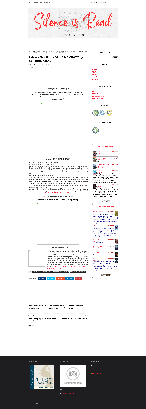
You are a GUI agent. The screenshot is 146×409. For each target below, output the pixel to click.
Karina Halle (96, 241)
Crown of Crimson (98, 240)
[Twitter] (91, 2)
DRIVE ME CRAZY (36, 51)
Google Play (72, 200)
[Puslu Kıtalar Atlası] (116, 215)
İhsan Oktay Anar (97, 213)
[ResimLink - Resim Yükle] (73, 386)
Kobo (63, 200)
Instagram (82, 266)
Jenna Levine (100, 172)
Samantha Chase (34, 52)
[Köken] (116, 229)
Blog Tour (88, 45)
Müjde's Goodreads (98, 96)
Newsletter (50, 268)
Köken (94, 225)
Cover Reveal (76, 45)
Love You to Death (101, 171)
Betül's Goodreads (97, 98)
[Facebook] (89, 2)
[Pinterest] (96, 2)
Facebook (73, 266)
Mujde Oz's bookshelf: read (105, 206)
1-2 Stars (95, 79)
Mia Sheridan (100, 186)
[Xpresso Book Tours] (42, 388)
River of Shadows (97, 246)
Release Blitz (64, 45)
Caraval (95, 259)
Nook (56, 200)
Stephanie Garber (97, 254)
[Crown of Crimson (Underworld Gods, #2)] (116, 243)
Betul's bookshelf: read (105, 146)
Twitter (64, 266)
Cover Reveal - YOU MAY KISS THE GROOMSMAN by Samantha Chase (57, 307)
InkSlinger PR (45, 51)
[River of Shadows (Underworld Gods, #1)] (116, 250)
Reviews (35, 2)
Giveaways (98, 45)
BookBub (58, 268)
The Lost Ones (100, 185)
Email (94, 91)
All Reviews (95, 69)
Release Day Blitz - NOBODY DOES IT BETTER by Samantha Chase (37, 307)
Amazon (42, 200)
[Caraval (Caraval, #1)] (116, 262)
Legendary (96, 252)
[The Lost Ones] (94, 189)
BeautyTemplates (43, 404)
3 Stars (94, 78)
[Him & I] (94, 155)
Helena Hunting (101, 153)
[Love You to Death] (94, 174)
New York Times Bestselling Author (59, 51)
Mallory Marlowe (101, 159)
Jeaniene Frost (100, 167)
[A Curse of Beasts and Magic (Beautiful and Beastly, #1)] (94, 168)
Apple (50, 200)
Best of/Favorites (45, 2)
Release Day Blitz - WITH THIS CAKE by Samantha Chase (76, 307)
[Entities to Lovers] (94, 162)
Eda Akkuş (96, 227)
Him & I (98, 152)
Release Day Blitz (82, 51)
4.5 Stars (95, 73)
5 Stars (94, 71)
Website (56, 266)
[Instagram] (94, 2)
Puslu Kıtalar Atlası (98, 211)
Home (29, 2)
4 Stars (94, 74)
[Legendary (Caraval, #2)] (116, 256)
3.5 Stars (95, 76)
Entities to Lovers (101, 158)
